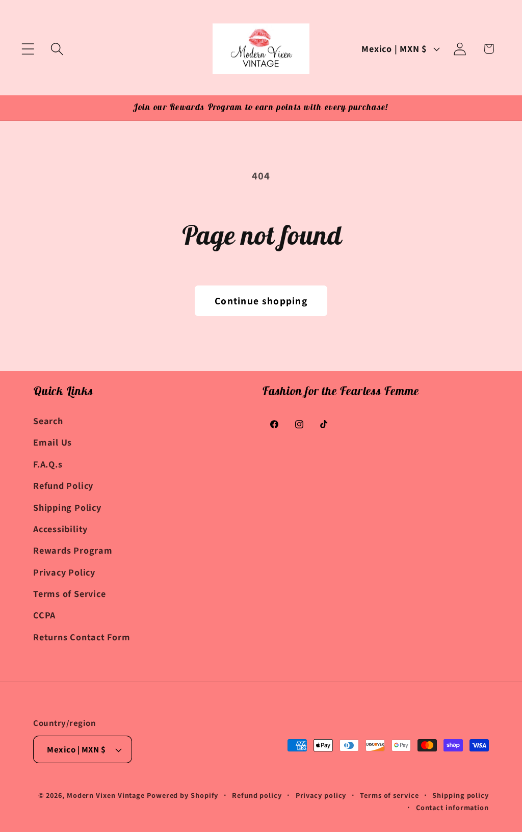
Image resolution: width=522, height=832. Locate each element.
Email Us (52, 442)
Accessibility (60, 529)
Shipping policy (460, 795)
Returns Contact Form (81, 637)
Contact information (452, 807)
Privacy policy (321, 795)
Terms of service (389, 795)
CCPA (44, 615)
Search (48, 420)
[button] (27, 48)
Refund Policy (63, 485)
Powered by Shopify (182, 795)
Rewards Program (73, 550)
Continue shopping (261, 300)
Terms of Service (69, 593)
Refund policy (257, 795)
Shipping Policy (67, 507)
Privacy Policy (64, 572)
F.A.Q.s (47, 464)
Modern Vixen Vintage (106, 795)
